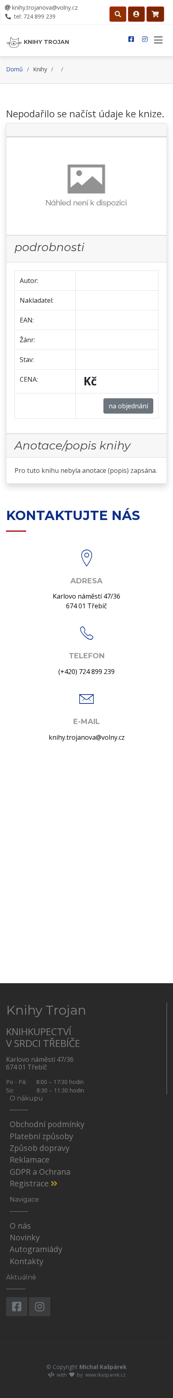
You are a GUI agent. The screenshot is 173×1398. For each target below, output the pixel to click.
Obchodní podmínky (47, 1124)
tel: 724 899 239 (34, 16)
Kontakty (26, 1261)
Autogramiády (36, 1249)
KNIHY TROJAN (45, 42)
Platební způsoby (41, 1136)
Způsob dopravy (40, 1147)
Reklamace (29, 1159)
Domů (14, 69)
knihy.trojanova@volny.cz (44, 7)
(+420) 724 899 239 (86, 671)
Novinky (25, 1237)
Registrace (30, 1183)
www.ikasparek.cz (105, 1374)
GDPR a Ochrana (40, 1171)
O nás (20, 1225)
